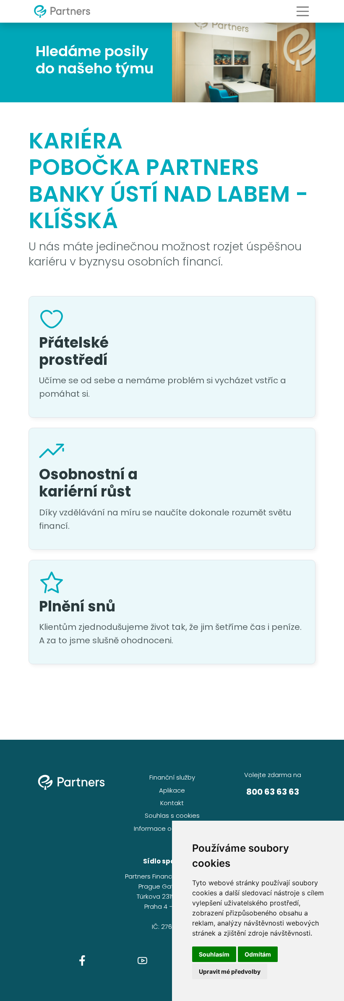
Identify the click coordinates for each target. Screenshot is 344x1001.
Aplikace (172, 790)
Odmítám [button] (258, 954)
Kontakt (172, 802)
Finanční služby (172, 777)
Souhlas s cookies (172, 815)
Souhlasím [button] (214, 954)
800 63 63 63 (272, 792)
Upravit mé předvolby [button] (230, 971)
